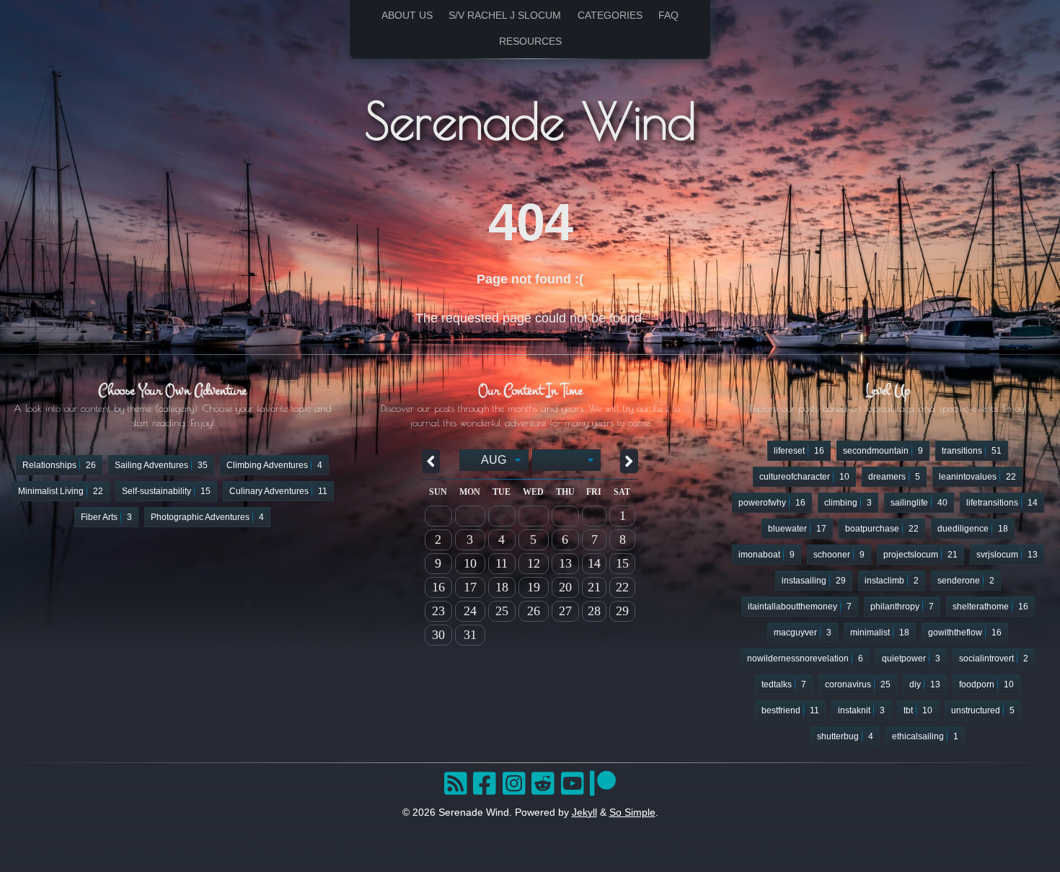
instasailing (814, 581)
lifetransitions (1002, 503)
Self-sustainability (166, 491)
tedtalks (783, 684)
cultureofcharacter (804, 477)
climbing (848, 503)
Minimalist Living (60, 491)
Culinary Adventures (278, 491)
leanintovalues (977, 477)
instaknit (861, 710)
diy (924, 684)
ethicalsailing (925, 736)
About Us (407, 15)
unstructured (983, 710)
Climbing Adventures (274, 465)
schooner (839, 555)
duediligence (972, 529)
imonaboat (766, 555)
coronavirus (858, 684)
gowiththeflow (965, 632)
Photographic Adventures (207, 517)
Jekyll (584, 812)
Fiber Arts (106, 517)
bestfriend (790, 710)
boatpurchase (882, 529)
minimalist (879, 632)
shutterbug (845, 736)
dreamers (894, 477)
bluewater (797, 529)
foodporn (986, 684)
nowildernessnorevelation (805, 658)
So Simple (632, 812)
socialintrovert (993, 658)
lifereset (799, 451)
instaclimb (892, 581)
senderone (965, 581)
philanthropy (902, 607)
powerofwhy (771, 503)
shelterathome (990, 607)
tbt (918, 710)
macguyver (802, 632)
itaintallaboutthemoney (800, 607)
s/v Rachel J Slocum (505, 15)
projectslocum (920, 555)
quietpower (911, 658)
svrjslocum (1007, 555)
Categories (610, 15)
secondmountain (883, 451)
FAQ (668, 15)
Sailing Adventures (161, 465)
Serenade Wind (530, 120)
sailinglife (919, 503)
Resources (530, 41)
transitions (972, 451)
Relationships (59, 465)
